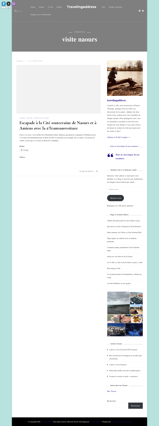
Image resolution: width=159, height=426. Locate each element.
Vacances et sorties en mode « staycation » (123, 376)
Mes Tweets (111, 391)
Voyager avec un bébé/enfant (41, 14)
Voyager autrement (115, 7)
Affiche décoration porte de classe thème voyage (123, 220)
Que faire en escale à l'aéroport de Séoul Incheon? (124, 226)
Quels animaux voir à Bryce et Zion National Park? (124, 232)
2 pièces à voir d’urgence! (118, 364)
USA (103, 7)
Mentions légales (125, 421)
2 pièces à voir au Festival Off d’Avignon (123, 349)
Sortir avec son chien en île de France (119, 256)
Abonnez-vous (115, 198)
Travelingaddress (81, 7)
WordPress (115, 421)
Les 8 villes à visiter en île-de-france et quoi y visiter (125, 262)
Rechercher (111, 401)
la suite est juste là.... (87, 171)
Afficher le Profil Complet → (118, 137)
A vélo (50, 7)
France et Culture (41, 118)
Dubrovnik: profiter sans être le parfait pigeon (124, 370)
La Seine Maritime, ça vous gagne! (119, 283)
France (33, 7)
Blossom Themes (95, 421)
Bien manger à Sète (113, 268)
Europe (41, 7)
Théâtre (59, 7)
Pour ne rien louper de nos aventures (124, 146)
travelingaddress (116, 100)
